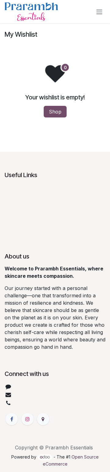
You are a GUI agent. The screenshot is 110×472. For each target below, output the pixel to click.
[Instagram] (27, 419)
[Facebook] (12, 419)
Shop (55, 112)
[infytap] (43, 419)
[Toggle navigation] (99, 11)
